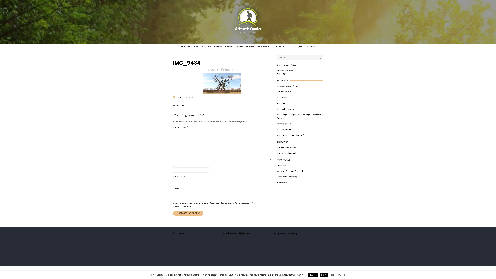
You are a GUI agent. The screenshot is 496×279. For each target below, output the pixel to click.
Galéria (239, 46)
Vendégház (199, 46)
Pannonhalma (283, 97)
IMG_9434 (180, 105)
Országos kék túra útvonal (288, 86)
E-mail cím (179, 176)
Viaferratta (281, 165)
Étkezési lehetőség (285, 70)
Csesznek (281, 103)
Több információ (337, 274)
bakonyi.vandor (230, 70)
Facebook (310, 46)
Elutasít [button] (323, 275)
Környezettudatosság (285, 233)
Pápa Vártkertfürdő (285, 129)
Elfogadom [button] (313, 275)
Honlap (177, 188)
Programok (263, 46)
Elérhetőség (296, 46)
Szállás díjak (280, 46)
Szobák (228, 46)
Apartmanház (215, 46)
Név (175, 165)
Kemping (250, 46)
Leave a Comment (184, 97)
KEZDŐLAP (186, 46)
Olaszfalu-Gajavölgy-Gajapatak (290, 171)
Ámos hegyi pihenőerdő (287, 177)
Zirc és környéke (284, 92)
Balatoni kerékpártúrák (286, 153)
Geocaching (282, 182)
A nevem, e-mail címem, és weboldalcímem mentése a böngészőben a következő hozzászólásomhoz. (213, 205)
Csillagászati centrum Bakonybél (290, 135)
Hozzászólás (180, 127)
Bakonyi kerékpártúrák (286, 147)
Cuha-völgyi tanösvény (286, 109)
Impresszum (180, 233)
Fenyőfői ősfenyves (285, 123)
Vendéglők (281, 74)
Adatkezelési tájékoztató (237, 233)
